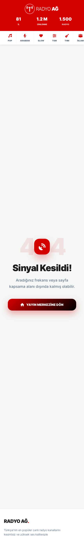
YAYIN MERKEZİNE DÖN (44, 305)
